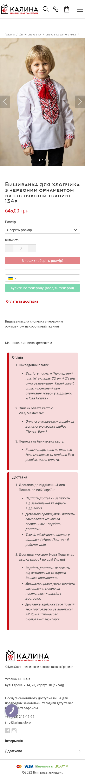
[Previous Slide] (5, 102)
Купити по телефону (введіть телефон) (42, 288)
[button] (42, 102)
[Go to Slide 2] (42, 160)
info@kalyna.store (18, 722)
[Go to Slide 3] (45, 160)
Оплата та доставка (22, 301)
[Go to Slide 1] (39, 160)
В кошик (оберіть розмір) (42, 260)
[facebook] (7, 730)
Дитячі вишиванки (30, 34)
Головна (10, 34)
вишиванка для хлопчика (61, 34)
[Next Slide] (80, 102)
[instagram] (14, 730)
